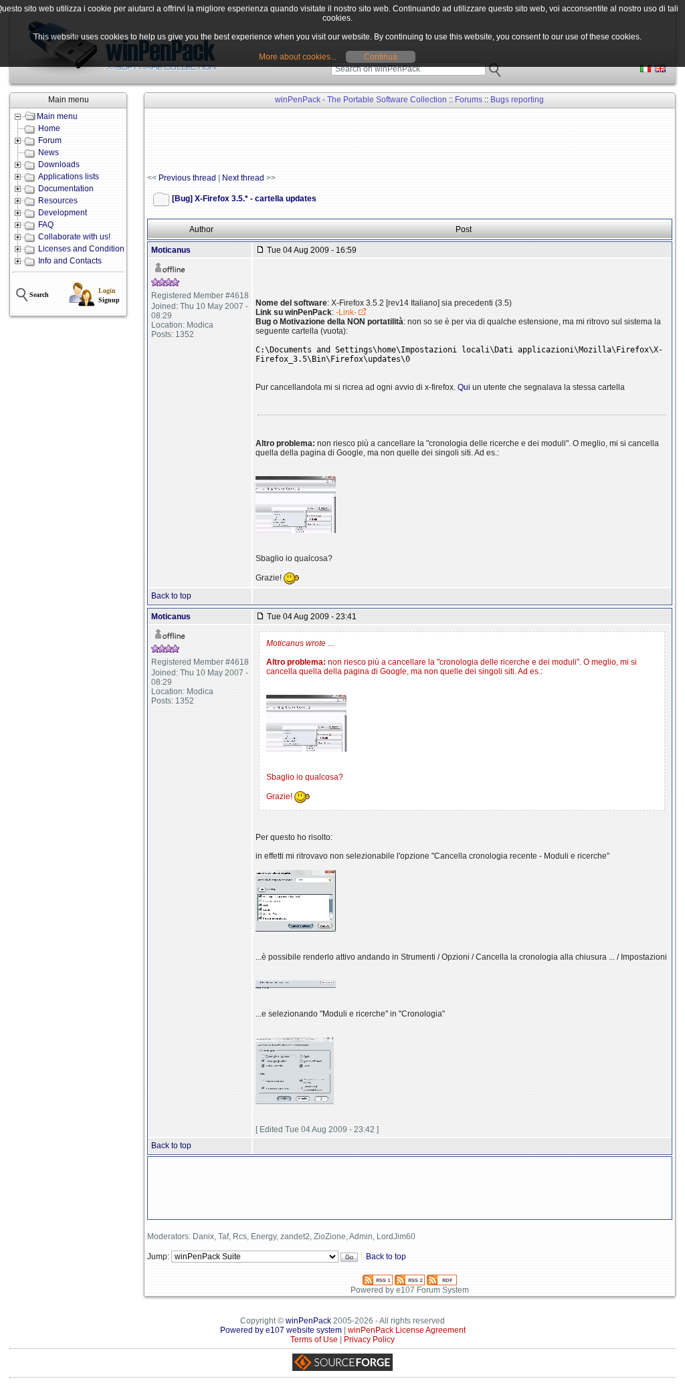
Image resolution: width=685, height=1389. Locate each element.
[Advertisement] (390, 141)
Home (49, 128)
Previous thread (187, 178)
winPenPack (308, 1320)
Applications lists (68, 176)
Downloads (59, 164)
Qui (464, 387)
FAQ (46, 224)
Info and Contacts (70, 260)
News (48, 152)
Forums (468, 99)
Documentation (66, 188)
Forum (50, 140)
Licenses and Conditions (83, 248)
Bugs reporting (517, 99)
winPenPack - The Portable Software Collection (361, 99)
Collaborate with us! (74, 236)
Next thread (243, 178)
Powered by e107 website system (281, 1330)
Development (62, 212)
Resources (58, 200)
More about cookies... (297, 57)
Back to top (171, 596)
